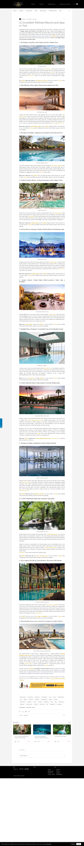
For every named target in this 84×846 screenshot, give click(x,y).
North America (22, 701)
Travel (57, 771)
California (55, 699)
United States (37, 697)
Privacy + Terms (51, 774)
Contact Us (50, 772)
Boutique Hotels (23, 697)
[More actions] (64, 19)
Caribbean (21, 10)
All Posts (15, 10)
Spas (21, 699)
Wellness (25, 699)
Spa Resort (40, 701)
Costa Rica (36, 704)
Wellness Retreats (61, 697)
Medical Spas (46, 701)
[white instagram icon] (22, 769)
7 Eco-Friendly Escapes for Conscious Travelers (22, 737)
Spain (50, 697)
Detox (56, 701)
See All (69, 722)
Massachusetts (52, 704)
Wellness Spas (61, 701)
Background (50, 771)
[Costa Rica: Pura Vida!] (62, 729)
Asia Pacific (29, 701)
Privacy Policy (48, 844)
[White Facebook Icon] (24, 769)
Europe (54, 697)
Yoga (52, 701)
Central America (29, 10)
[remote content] (42, 685)
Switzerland (37, 699)
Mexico (36, 10)
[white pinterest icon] (26, 769)
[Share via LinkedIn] (25, 711)
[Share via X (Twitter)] (22, 711)
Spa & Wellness (44, 697)
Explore (58, 769)
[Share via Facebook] (19, 711)
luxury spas (31, 699)
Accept (78, 844)
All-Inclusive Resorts (53, 10)
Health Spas (22, 704)
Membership (59, 774)
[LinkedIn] (28, 769)
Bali (47, 704)
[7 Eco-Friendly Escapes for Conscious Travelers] (22, 729)
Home (49, 769)
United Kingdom (44, 699)
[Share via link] (28, 711)
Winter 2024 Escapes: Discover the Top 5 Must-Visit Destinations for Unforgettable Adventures (41, 737)
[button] (33, 4)
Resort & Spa (42, 704)
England (50, 699)
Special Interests (43, 10)
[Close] (82, 844)
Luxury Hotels (30, 697)
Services (58, 772)
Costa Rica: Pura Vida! (60, 736)
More (60, 10)
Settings (73, 844)
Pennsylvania (59, 704)
